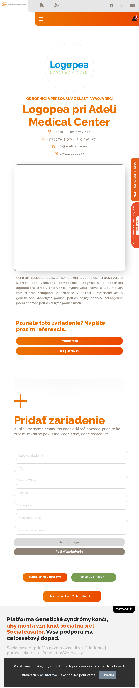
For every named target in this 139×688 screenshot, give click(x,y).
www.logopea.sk (71, 153)
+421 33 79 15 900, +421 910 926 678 (71, 139)
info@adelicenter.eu (71, 146)
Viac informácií (48, 675)
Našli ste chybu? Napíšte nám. (72, 596)
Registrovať (69, 351)
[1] (134, 24)
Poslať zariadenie (69, 551)
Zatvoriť (124, 609)
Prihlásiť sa (69, 341)
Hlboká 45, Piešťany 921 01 (71, 132)
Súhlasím (107, 675)
